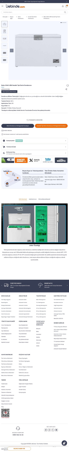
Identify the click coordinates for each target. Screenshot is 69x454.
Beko (2, 87)
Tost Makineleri (22, 369)
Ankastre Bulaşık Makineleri (26, 317)
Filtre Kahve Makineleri (7, 361)
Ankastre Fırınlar (23, 302)
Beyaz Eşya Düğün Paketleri (8, 317)
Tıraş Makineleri (23, 333)
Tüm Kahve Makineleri (6, 358)
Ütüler (20, 364)
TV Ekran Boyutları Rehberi (60, 326)
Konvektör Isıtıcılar (58, 302)
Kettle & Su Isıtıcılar (23, 372)
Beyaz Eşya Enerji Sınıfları (60, 338)
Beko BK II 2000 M (58, 318)
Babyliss (38, 328)
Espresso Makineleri (6, 367)
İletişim (3, 386)
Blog (2, 406)
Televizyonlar (4, 328)
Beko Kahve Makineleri (7, 375)
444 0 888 (59, 184)
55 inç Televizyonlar (41, 311)
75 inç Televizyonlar (41, 317)
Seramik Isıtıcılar (58, 308)
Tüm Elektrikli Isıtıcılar (59, 299)
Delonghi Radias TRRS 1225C (59, 314)
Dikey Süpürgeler (23, 358)
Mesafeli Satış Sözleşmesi (7, 395)
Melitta (38, 337)
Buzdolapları (4, 302)
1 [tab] (61, 22)
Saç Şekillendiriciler (24, 339)
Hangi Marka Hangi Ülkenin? (59, 345)
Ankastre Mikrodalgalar (25, 308)
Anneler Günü (22, 389)
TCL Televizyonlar (40, 302)
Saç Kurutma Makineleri (25, 331)
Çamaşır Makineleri (6, 308)
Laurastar (38, 334)
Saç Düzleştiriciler (23, 325)
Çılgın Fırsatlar (22, 386)
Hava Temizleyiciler (6, 325)
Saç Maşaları (22, 336)
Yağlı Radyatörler (58, 305)
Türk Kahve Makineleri (6, 364)
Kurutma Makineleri (6, 311)
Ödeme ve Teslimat (6, 392)
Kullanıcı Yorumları (6, 389)
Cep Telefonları (5, 331)
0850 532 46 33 (18, 435)
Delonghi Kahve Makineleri (8, 369)
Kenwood (38, 340)
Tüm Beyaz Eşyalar (6, 299)
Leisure (38, 343)
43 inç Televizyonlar (41, 308)
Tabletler (3, 336)
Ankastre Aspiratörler (24, 314)
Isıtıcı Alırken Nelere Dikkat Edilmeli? (60, 330)
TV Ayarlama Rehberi (59, 341)
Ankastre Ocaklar (23, 305)
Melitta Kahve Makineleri (7, 372)
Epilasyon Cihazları (23, 328)
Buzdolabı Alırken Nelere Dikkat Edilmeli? (60, 334)
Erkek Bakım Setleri (23, 342)
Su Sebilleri (4, 339)
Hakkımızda (4, 383)
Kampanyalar (22, 392)
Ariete (37, 346)
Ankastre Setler (22, 299)
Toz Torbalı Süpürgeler (24, 361)
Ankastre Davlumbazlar (25, 311)
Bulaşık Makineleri (5, 305)
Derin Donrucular (5, 314)
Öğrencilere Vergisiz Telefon (26, 383)
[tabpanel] (38, 50)
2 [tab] (62, 22)
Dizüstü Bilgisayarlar (6, 333)
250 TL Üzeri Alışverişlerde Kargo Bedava (34, 1)
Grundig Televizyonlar (41, 305)
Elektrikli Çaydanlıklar (24, 375)
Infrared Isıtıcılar (58, 311)
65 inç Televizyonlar (41, 314)
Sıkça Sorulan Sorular (6, 404)
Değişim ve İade (5, 401)
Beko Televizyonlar (40, 299)
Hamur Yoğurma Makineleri (26, 367)
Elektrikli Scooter (5, 342)
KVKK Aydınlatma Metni (7, 398)
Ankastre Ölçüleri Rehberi (60, 348)
